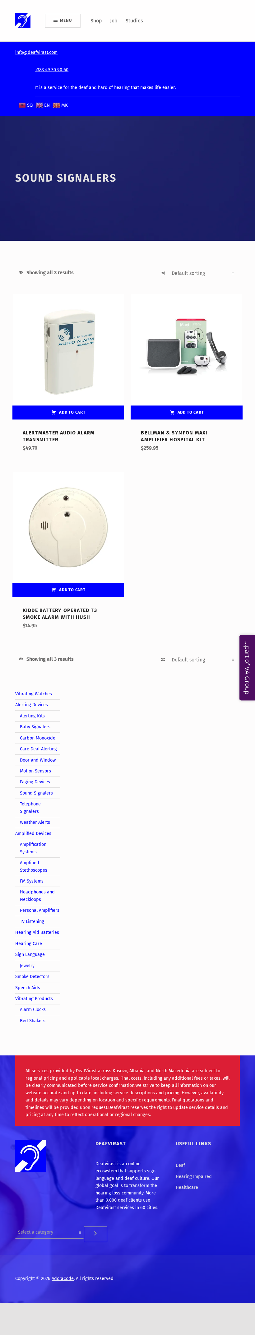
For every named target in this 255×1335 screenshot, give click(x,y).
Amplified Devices (33, 833)
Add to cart (72, 412)
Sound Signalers (36, 793)
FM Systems (32, 881)
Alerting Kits (32, 716)
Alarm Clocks (33, 1009)
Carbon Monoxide (37, 738)
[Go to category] (95, 1234)
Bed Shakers (32, 1020)
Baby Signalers (35, 727)
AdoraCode (63, 1278)
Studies (134, 21)
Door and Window (38, 760)
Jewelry (27, 965)
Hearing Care (28, 943)
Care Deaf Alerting (38, 749)
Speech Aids (27, 987)
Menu (66, 20)
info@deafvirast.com (36, 52)
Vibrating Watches (33, 694)
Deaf (180, 1165)
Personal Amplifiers (39, 910)
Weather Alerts (35, 822)
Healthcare (187, 1187)
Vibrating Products (34, 998)
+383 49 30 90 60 (51, 69)
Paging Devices (35, 782)
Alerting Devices (31, 704)
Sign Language (30, 954)
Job (114, 21)
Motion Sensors (35, 771)
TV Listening (32, 921)
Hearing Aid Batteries (37, 932)
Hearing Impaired (194, 1176)
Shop (96, 21)
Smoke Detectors (32, 976)
